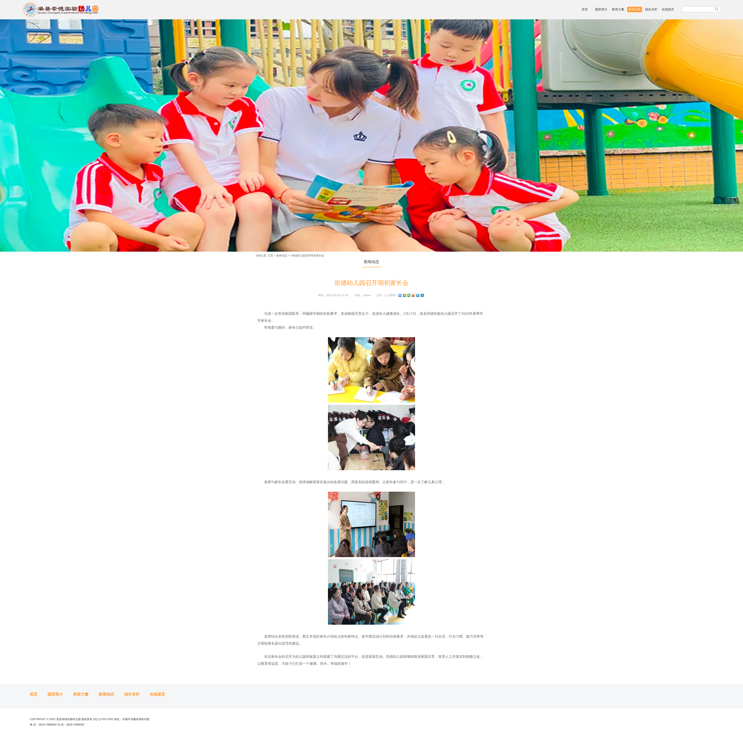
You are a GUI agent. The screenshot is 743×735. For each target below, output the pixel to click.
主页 (270, 255)
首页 (585, 9)
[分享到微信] (409, 295)
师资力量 (618, 9)
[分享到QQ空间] (404, 295)
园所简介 (601, 9)
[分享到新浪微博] (413, 295)
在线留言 (668, 9)
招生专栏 (651, 9)
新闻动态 (634, 9)
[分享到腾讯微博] (417, 295)
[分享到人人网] (422, 295)
